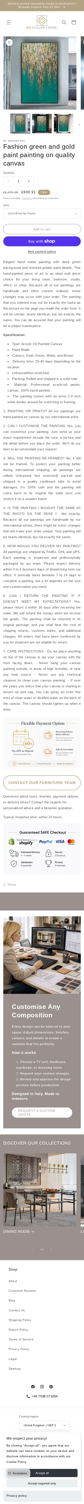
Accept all (42, 1473)
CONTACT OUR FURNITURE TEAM (42, 783)
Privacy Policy (19, 1349)
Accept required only (42, 1483)
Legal (13, 1359)
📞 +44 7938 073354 (42, 1396)
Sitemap (15, 1368)
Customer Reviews (22, 1290)
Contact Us (17, 1310)
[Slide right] (79, 124)
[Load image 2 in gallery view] (41, 123)
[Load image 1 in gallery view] (20, 123)
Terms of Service (21, 1339)
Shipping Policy (20, 1320)
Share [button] (12, 884)
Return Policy (18, 1329)
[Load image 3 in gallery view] (63, 123)
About (13, 1281)
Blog (12, 1300)
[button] (8, 22)
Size (6, 205)
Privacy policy (16, 1495)
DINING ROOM (16, 1232)
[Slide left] (4, 124)
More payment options (42, 251)
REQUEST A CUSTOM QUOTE (36, 1112)
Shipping (27, 198)
